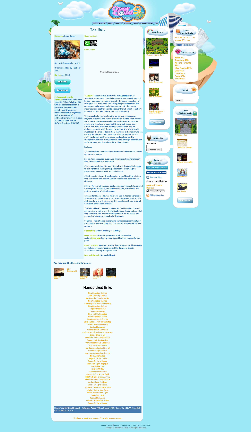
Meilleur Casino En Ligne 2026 (97, 380)
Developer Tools (145, 23)
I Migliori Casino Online (97, 359)
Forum (135, 23)
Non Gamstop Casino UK (97, 319)
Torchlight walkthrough (70, 408)
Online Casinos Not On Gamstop (97, 322)
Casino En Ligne (97, 395)
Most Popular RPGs (183, 68)
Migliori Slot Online (97, 309)
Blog (156, 23)
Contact (117, 425)
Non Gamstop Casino (98, 296)
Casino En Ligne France (97, 361)
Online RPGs (180, 73)
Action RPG (95, 408)
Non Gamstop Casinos (97, 293)
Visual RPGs (180, 79)
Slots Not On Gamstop (97, 314)
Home (109, 23)
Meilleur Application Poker (97, 401)
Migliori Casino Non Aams (97, 390)
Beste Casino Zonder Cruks (97, 298)
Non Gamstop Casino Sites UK (97, 348)
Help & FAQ (126, 425)
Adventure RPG (107, 408)
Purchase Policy (144, 425)
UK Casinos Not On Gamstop (97, 343)
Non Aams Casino (97, 356)
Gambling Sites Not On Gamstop (97, 304)
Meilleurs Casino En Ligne (97, 393)
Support (126, 23)
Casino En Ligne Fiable (97, 351)
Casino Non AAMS (97, 311)
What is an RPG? (99, 23)
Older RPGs (179, 71)
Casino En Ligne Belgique (97, 364)
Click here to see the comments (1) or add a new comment (97, 418)
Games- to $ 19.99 (123, 408)
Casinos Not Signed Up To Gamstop (98, 332)
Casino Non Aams (97, 327)
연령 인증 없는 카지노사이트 (97, 377)
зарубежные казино (98, 372)
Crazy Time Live (97, 366)
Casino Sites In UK (97, 335)
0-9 (176, 38)
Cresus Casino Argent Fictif (97, 374)
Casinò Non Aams (97, 398)
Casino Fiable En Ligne (97, 382)
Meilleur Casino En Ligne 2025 (97, 338)
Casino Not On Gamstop (97, 330)
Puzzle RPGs (180, 76)
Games (117, 23)
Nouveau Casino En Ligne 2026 (98, 387)
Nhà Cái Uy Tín (98, 369)
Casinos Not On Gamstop (97, 324)
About (110, 425)
